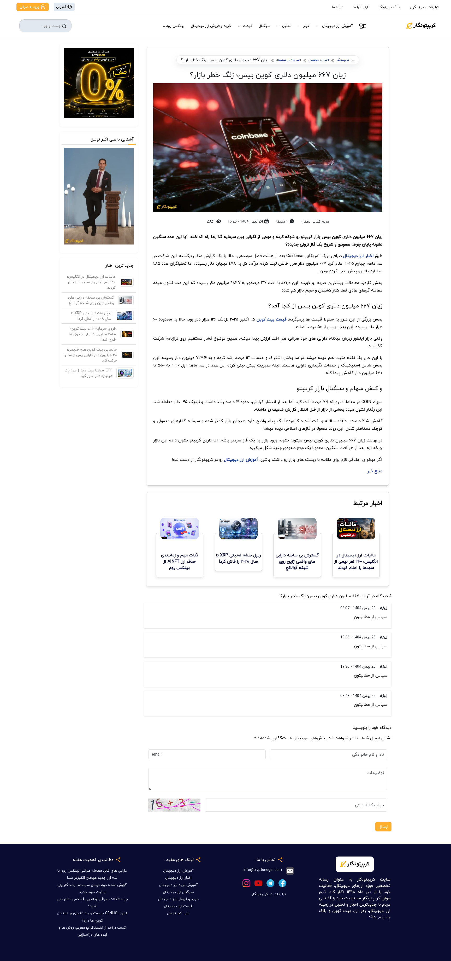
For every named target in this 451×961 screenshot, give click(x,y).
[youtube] (258, 882)
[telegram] (270, 882)
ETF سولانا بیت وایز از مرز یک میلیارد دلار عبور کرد (88, 373)
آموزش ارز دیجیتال (337, 25)
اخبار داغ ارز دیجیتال (288, 60)
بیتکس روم (175, 25)
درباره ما (337, 7)
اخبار (306, 25)
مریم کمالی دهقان (315, 221)
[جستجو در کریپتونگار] (64, 26)
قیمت (247, 25)
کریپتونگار (342, 60)
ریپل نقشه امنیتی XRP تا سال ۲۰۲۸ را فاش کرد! (91, 315)
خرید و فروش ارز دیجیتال (211, 25)
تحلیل (287, 25)
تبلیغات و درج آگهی (424, 7)
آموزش (61, 7)
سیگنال (264, 25)
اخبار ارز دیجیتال (318, 60)
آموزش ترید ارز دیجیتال (178, 885)
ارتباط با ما (360, 7)
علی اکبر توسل (178, 913)
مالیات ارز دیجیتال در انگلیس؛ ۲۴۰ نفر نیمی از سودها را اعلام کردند (91, 282)
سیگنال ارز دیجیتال (178, 892)
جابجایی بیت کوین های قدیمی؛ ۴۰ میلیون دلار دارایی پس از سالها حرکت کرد (90, 355)
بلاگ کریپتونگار (389, 7)
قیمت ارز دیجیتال (178, 906)
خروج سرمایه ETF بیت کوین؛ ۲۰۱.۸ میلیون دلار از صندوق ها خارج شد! (92, 334)
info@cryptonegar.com (263, 870)
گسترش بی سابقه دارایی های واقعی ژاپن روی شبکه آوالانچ (91, 300)
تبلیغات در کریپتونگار (269, 894)
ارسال (383, 826)
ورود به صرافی (30, 7)
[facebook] (282, 882)
